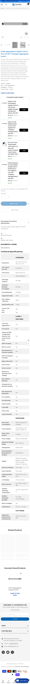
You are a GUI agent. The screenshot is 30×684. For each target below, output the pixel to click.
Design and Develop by (15, 666)
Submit (15, 619)
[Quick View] (21, 573)
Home (2, 8)
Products (7, 8)
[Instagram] (8, 652)
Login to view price (7, 93)
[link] (7, 555)
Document (5, 247)
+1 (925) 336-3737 (13, 643)
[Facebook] (3, 652)
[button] (24, 37)
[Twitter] (12, 652)
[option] (15, 24)
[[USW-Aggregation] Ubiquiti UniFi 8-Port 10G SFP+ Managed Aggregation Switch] (15, 579)
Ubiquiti (8, 83)
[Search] (6, 5)
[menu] (2, 5)
